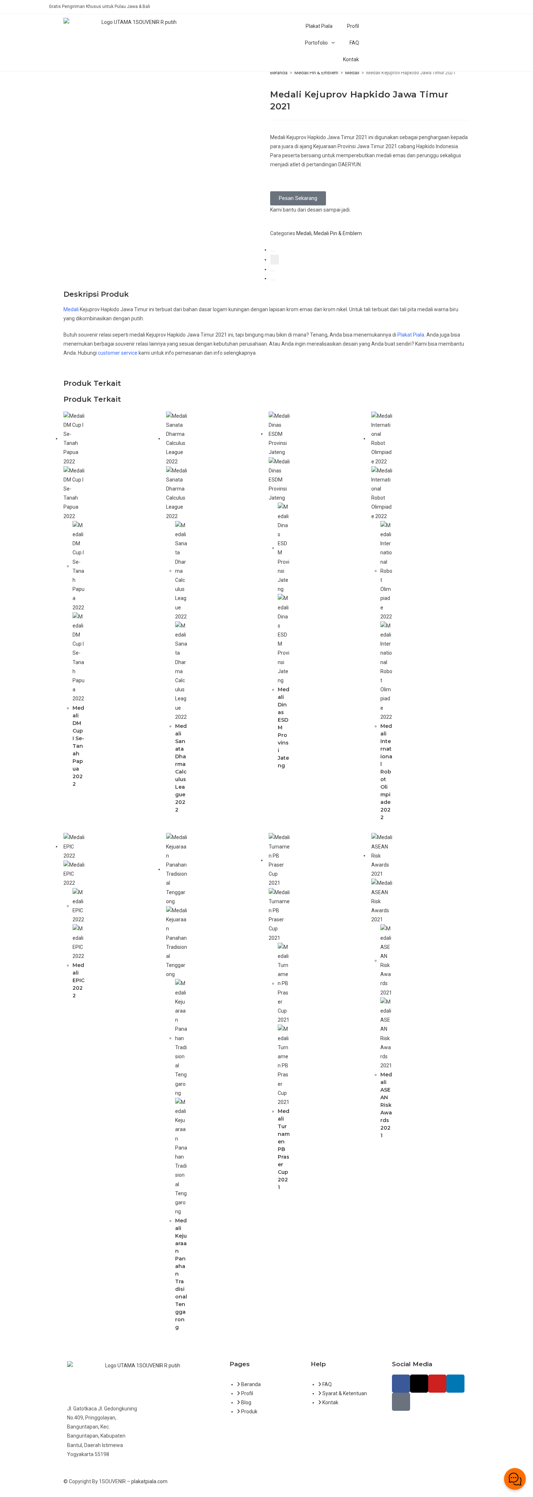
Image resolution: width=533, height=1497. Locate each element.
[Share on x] (274, 259)
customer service (117, 353)
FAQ (354, 43)
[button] (298, 198)
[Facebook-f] (401, 1384)
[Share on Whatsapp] (272, 280)
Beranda (279, 72)
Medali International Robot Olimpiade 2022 (386, 772)
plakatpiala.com (149, 1481)
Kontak (351, 59)
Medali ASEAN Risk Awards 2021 (386, 1105)
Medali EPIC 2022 (78, 980)
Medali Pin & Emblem (316, 72)
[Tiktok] (401, 1402)
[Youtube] (437, 1384)
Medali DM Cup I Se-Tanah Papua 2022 (78, 746)
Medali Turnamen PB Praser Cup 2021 (284, 1149)
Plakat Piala (319, 26)
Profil (353, 26)
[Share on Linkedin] (272, 271)
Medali (352, 72)
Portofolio (316, 43)
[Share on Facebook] (272, 251)
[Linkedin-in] (455, 1384)
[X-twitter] (419, 1384)
